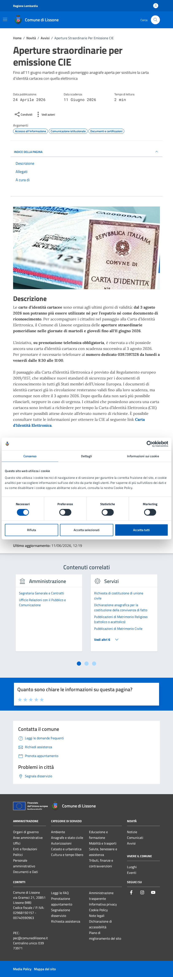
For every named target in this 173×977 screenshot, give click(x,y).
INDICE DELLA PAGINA (28, 152)
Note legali (96, 915)
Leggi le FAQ (60, 892)
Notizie (132, 831)
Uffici (16, 843)
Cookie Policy (98, 909)
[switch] (65, 512)
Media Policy (22, 969)
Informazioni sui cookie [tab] (143, 456)
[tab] (79, 663)
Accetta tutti (141, 529)
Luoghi (132, 866)
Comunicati (135, 837)
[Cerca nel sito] (155, 19)
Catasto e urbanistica (66, 849)
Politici (18, 854)
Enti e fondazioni (25, 849)
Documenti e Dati (25, 871)
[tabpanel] (49, 615)
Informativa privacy (103, 904)
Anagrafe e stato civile (67, 837)
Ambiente (58, 831)
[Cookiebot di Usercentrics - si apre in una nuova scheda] (149, 444)
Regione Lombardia (25, 6)
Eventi (131, 872)
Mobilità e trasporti (102, 843)
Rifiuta (31, 529)
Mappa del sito (45, 969)
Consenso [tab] (30, 456)
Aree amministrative (28, 837)
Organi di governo (26, 831)
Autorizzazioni (61, 843)
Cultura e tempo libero (67, 854)
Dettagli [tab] (86, 456)
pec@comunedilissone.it (30, 938)
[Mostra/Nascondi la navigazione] (5, 19)
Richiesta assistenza (65, 921)
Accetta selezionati (87, 529)
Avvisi (131, 843)
